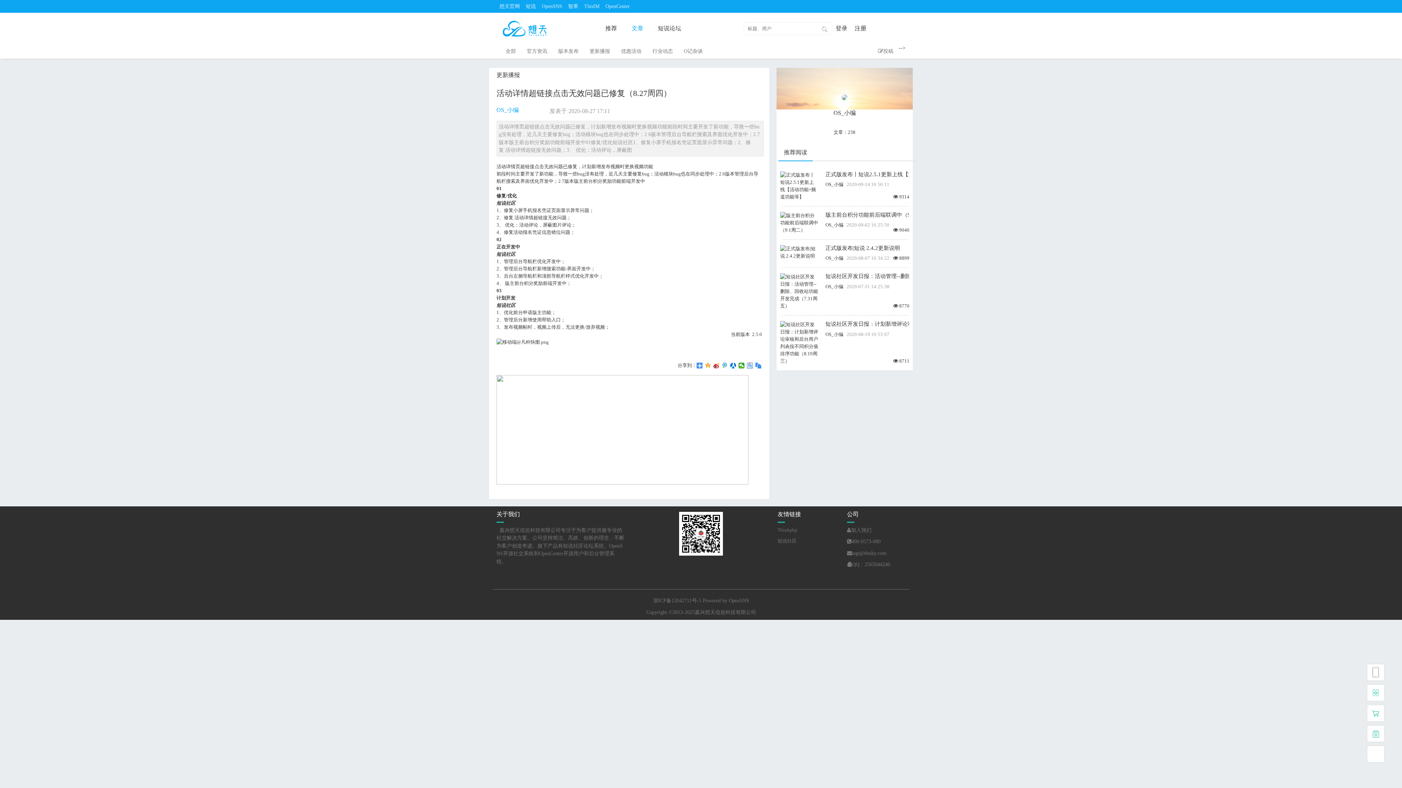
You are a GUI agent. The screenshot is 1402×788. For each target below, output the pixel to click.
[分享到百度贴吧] (750, 365)
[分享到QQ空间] (708, 365)
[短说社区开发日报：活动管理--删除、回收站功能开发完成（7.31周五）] (799, 291)
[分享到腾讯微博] (725, 365)
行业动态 (662, 51)
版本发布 (568, 51)
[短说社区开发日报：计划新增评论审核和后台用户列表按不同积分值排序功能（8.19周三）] (799, 342)
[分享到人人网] (733, 365)
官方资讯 (537, 51)
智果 (573, 6)
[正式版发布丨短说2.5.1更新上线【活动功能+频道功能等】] (799, 185)
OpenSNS (552, 6)
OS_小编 (508, 110)
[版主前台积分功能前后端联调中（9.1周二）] (799, 222)
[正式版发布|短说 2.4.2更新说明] (799, 252)
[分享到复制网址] (758, 365)
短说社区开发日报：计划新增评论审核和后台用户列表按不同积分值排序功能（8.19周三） (867, 324)
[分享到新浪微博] (716, 365)
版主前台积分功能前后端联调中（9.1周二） (867, 215)
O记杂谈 (693, 51)
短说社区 (787, 541)
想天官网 (509, 6)
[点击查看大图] (523, 341)
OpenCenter (617, 6)
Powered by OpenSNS (726, 600)
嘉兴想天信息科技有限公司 (725, 612)
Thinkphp (787, 530)
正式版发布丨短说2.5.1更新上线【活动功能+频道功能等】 (867, 174)
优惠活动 (631, 51)
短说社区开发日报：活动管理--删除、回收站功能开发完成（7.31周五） (867, 276)
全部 (511, 51)
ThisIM (592, 6)
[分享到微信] (742, 365)
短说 (531, 6)
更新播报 (600, 51)
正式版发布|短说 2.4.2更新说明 (863, 248)
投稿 (888, 51)
